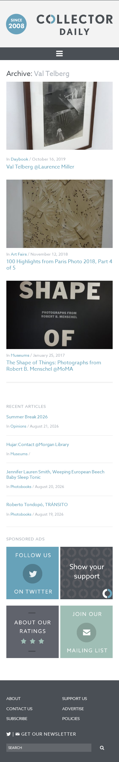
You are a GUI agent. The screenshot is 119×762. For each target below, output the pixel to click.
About (13, 698)
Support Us (74, 698)
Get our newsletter (45, 734)
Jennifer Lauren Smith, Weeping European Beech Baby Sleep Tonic (55, 474)
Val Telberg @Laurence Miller (40, 167)
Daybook (19, 159)
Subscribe (16, 718)
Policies (71, 718)
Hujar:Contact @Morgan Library (37, 444)
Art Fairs (19, 254)
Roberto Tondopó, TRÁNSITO (37, 504)
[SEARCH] (102, 748)
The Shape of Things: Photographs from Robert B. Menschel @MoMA (53, 366)
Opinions (18, 426)
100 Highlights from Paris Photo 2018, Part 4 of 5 (59, 264)
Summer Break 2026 (27, 417)
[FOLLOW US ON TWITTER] (8, 734)
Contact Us (19, 708)
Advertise (73, 708)
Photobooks (20, 486)
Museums (20, 355)
